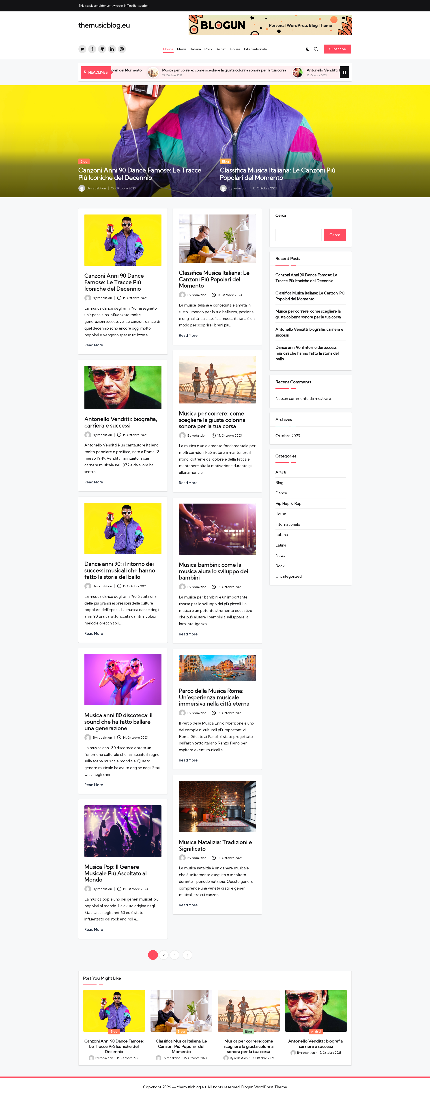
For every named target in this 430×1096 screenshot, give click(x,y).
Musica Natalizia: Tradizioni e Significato (215, 845)
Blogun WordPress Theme (264, 1087)
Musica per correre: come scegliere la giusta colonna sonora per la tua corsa (141, 70)
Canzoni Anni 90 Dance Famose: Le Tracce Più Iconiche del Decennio (139, 174)
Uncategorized (288, 576)
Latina (280, 545)
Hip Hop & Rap (288, 503)
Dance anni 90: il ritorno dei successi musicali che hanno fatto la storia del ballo (119, 570)
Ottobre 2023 (287, 435)
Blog (84, 161)
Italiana (281, 534)
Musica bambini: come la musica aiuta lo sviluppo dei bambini (213, 571)
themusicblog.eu (104, 25)
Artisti (280, 472)
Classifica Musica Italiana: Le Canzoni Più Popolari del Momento (277, 174)
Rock (280, 566)
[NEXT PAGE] (187, 955)
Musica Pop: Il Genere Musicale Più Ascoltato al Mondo (115, 873)
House (280, 514)
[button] (338, 49)
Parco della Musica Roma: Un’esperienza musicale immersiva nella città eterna (214, 697)
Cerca (280, 215)
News (280, 555)
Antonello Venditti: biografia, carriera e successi (262, 70)
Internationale (287, 524)
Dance (281, 493)
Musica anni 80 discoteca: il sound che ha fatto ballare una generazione (118, 721)
